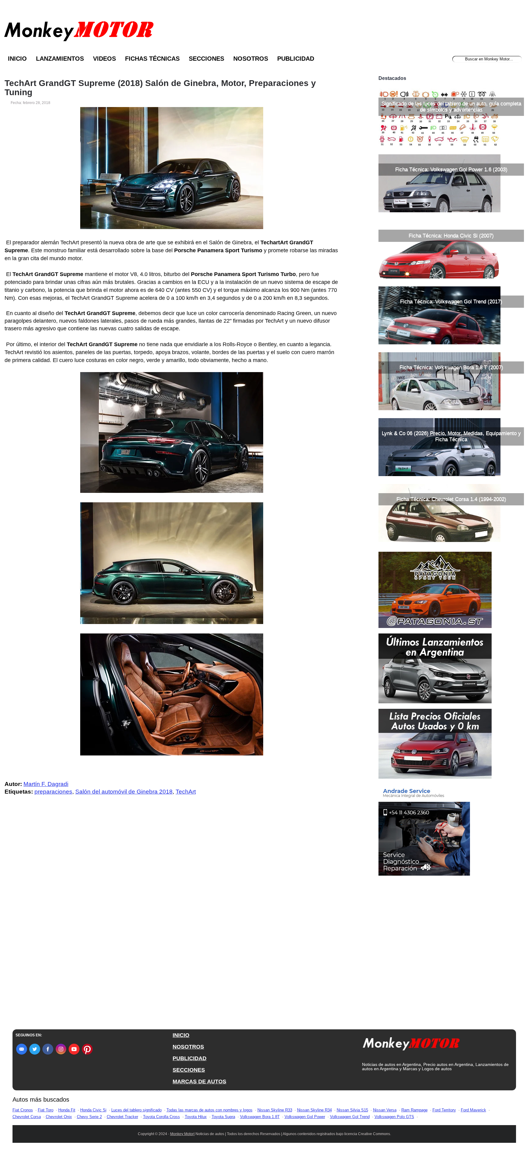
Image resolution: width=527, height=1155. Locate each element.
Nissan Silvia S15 (352, 1110)
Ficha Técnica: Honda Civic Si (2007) (451, 236)
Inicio (17, 58)
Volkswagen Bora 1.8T (260, 1116)
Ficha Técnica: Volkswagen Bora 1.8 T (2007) (451, 367)
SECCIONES (189, 1070)
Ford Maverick (473, 1110)
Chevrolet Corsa (27, 1116)
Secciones (206, 58)
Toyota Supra (223, 1116)
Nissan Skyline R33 (274, 1110)
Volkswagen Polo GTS (394, 1116)
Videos (104, 58)
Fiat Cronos (23, 1110)
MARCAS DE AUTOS (199, 1081)
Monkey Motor (182, 1134)
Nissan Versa (384, 1110)
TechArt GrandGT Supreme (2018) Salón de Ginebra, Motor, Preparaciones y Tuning (160, 88)
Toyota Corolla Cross (161, 1116)
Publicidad (295, 58)
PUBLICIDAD (189, 1058)
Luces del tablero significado (136, 1110)
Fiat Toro (45, 1110)
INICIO (181, 1035)
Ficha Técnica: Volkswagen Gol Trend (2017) (451, 301)
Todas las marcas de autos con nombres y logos (210, 1110)
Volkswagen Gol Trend (350, 1116)
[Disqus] (173, 922)
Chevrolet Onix (59, 1116)
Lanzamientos (60, 58)
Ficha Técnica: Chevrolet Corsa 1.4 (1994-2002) (451, 499)
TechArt (186, 791)
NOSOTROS (188, 1047)
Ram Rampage (414, 1110)
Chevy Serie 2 (89, 1116)
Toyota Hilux (196, 1116)
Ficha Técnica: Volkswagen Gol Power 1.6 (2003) (451, 169)
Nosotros (250, 58)
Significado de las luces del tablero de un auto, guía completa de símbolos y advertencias (451, 107)
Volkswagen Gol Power (305, 1116)
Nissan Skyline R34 (314, 1110)
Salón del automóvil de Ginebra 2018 (124, 791)
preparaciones (53, 791)
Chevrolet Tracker (122, 1116)
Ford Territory (444, 1110)
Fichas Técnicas (152, 58)
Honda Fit (66, 1110)
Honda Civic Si (93, 1110)
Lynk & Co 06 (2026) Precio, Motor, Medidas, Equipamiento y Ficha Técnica (451, 436)
